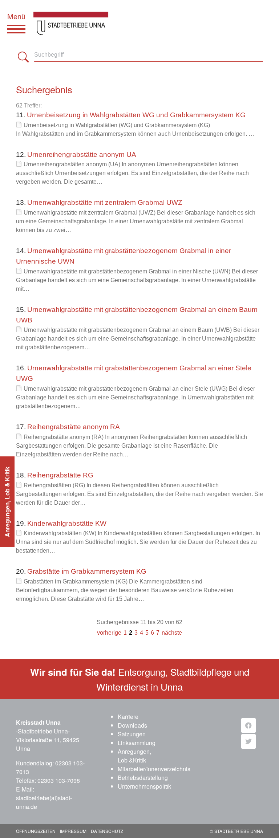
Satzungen (132, 734)
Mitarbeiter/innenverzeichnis (154, 769)
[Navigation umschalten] (16, 29)
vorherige (109, 633)
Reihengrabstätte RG (60, 475)
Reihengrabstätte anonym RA (73, 427)
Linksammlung (136, 743)
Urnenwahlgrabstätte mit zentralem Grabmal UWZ (104, 202)
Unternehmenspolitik (144, 786)
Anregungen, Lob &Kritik (134, 755)
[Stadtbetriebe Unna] (76, 14)
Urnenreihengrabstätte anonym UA (81, 154)
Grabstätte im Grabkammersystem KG (86, 571)
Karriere (128, 716)
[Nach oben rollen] (263, 822)
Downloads (132, 725)
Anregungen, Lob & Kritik (7, 502)
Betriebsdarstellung (143, 777)
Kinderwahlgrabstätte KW (66, 523)
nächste (172, 633)
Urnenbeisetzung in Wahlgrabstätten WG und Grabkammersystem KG (136, 115)
